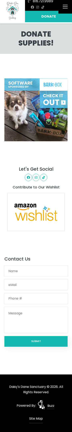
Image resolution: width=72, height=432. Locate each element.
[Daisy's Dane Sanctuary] (12, 11)
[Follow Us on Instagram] (37, 7)
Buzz (50, 405)
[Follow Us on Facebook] (32, 7)
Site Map (36, 418)
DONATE (48, 16)
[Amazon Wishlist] (36, 212)
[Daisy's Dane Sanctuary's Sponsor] (36, 109)
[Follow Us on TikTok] (42, 7)
